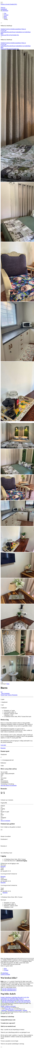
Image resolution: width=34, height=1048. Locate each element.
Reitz (5, 16)
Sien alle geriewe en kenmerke (9, 785)
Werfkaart (2, 1006)
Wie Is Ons (9, 35)
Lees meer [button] (3, 745)
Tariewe (10, 695)
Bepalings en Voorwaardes (10, 1006)
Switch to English (10, 29)
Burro (5, 18)
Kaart (6, 695)
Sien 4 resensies (5, 693)
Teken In (21, 998)
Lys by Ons (26, 997)
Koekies (25, 1010)
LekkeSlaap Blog (14, 998)
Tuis (5, 13)
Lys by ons (3, 30)
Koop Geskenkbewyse (18, 32)
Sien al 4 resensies (5, 820)
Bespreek (3, 748)
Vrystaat (6, 15)
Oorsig (2, 695)
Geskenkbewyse (5, 998)
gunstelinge (18, 29)
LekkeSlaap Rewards (6, 32)
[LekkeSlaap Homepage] (4, 10)
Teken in (23, 29)
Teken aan (3, 35)
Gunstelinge (4, 9)
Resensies (14, 695)
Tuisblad (3, 29)
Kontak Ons (15, 35)
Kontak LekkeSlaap (6, 997)
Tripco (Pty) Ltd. (7, 1007)
